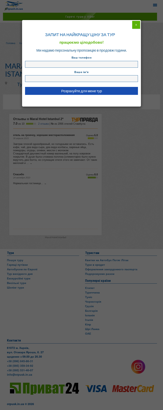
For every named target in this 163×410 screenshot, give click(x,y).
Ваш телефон (81, 57)
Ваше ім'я (81, 72)
